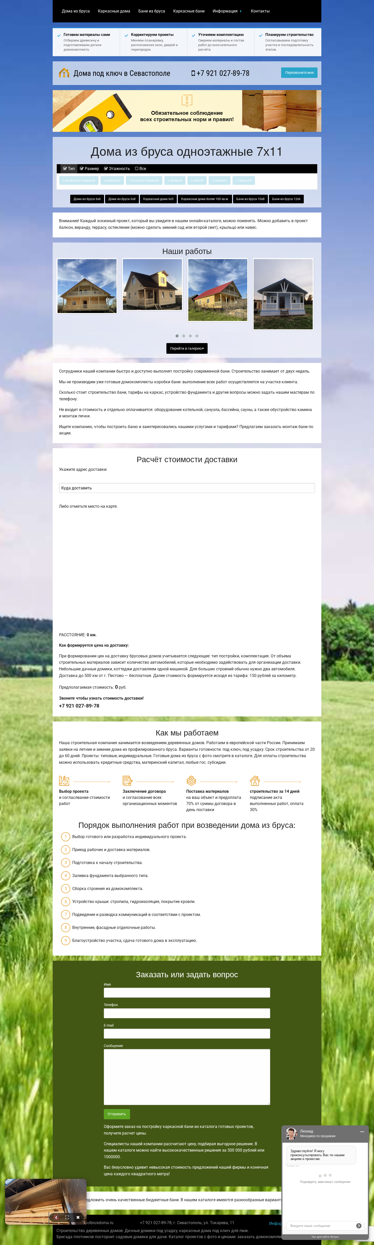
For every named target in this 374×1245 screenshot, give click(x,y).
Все (142, 168)
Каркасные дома (114, 11)
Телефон (111, 1005)
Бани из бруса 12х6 (286, 199)
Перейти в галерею (186, 348)
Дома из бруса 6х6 (87, 199)
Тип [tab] (71, 168)
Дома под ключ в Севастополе (121, 73)
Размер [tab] (91, 168)
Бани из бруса (151, 11)
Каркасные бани (189, 11)
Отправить (117, 1114)
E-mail (108, 1025)
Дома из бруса (76, 11)
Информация (225, 11)
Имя (107, 984)
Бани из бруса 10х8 (250, 199)
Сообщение (113, 1046)
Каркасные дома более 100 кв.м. (205, 199)
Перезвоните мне (299, 72)
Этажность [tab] (119, 168)
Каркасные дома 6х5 (158, 199)
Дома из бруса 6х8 (122, 199)
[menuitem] (76, 11)
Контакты (260, 11)
